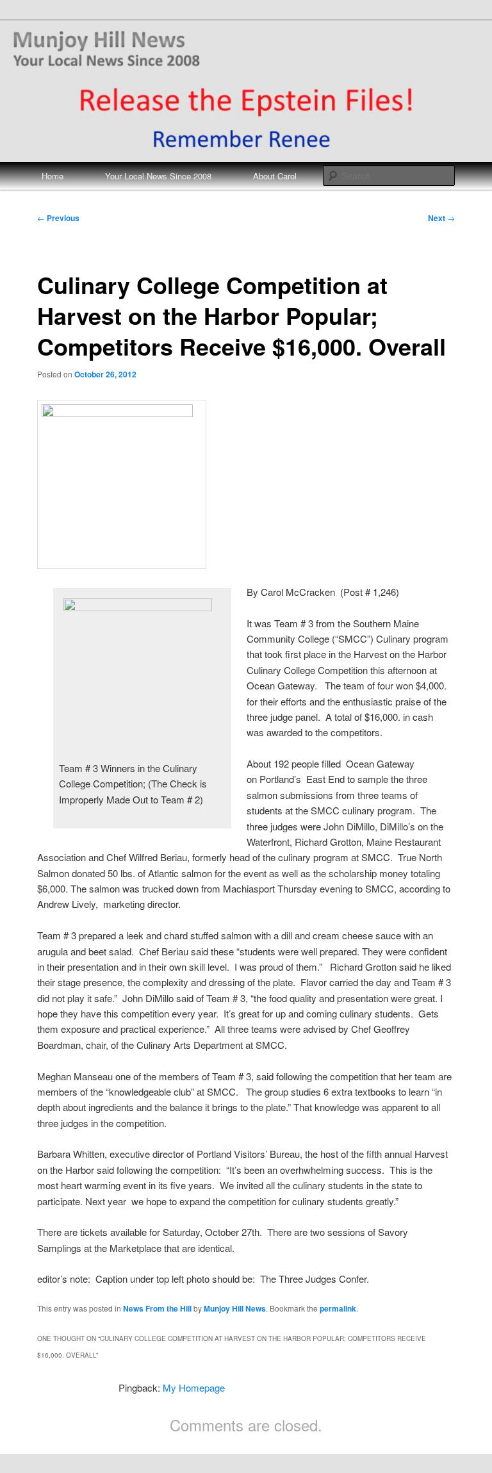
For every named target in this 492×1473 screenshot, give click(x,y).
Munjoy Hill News (235, 1308)
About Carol (275, 176)
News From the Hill (157, 1308)
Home (52, 176)
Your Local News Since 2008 (158, 176)
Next (441, 218)
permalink (338, 1308)
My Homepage (194, 1387)
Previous (58, 218)
